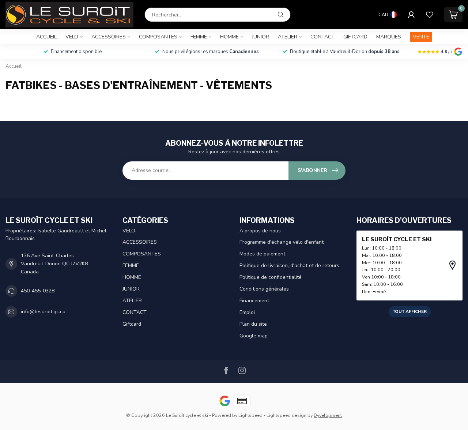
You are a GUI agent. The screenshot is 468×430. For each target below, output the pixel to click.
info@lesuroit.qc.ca (43, 311)
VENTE (421, 36)
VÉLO (71, 36)
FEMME (198, 36)
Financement (254, 300)
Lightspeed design (286, 415)
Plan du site (253, 324)
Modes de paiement (262, 253)
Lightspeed (250, 415)
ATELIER (287, 36)
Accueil (46, 36)
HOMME (229, 36)
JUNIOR (260, 36)
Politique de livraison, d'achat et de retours (289, 265)
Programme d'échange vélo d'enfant (281, 242)
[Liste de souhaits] (429, 14)
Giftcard (355, 36)
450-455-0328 (37, 290)
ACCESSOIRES (108, 36)
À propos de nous (260, 230)
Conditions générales (264, 288)
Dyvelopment (328, 415)
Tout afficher (410, 311)
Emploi (247, 312)
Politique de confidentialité (270, 277)
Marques (388, 36)
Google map (253, 335)
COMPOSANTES (158, 36)
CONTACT (322, 36)
